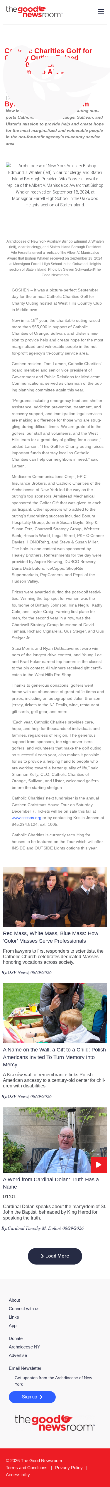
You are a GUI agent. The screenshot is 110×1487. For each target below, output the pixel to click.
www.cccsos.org (26, 817)
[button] (55, 1256)
